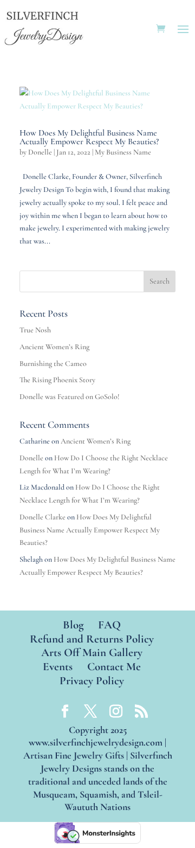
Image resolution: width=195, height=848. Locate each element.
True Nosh (35, 330)
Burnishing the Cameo (53, 363)
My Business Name (123, 152)
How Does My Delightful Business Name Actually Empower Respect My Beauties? (89, 137)
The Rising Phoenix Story (57, 379)
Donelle (40, 152)
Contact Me (114, 666)
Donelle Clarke (43, 517)
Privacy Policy (92, 681)
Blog (73, 625)
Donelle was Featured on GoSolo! (70, 396)
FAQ (109, 625)
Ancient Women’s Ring (54, 346)
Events (58, 666)
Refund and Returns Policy (92, 639)
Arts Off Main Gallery (91, 652)
